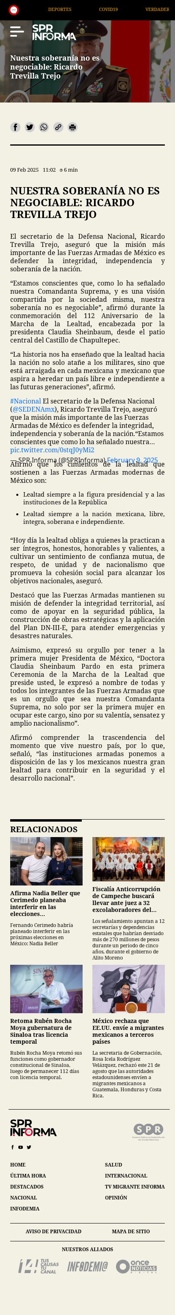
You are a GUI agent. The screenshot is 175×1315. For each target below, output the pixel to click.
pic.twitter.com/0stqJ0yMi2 (52, 449)
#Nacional (25, 401)
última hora (28, 1175)
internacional (126, 1175)
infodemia (24, 1208)
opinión (116, 1197)
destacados (27, 1186)
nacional (23, 1197)
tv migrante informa (135, 1186)
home (18, 1164)
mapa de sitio (131, 1231)
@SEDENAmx (34, 409)
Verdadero (130, 9)
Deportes (31, 9)
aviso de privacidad (53, 1231)
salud (113, 1164)
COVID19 (80, 9)
